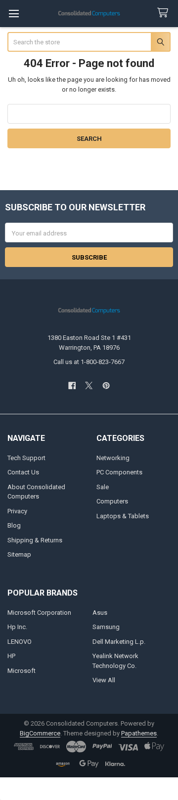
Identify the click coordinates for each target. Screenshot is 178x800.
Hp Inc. (17, 627)
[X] (89, 385)
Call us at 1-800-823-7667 (89, 362)
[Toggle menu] (13, 13)
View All (103, 680)
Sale (102, 487)
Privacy (17, 511)
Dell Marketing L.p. (118, 641)
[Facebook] (72, 385)
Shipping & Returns (34, 540)
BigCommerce (40, 733)
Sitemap (19, 554)
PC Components (119, 472)
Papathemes (139, 733)
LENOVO (19, 641)
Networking (113, 458)
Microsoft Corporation (39, 612)
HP (11, 656)
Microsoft (21, 670)
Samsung (106, 627)
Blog (14, 525)
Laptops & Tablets (122, 516)
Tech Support (26, 458)
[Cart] (164, 13)
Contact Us (23, 472)
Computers (112, 501)
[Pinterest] (106, 385)
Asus (99, 612)
